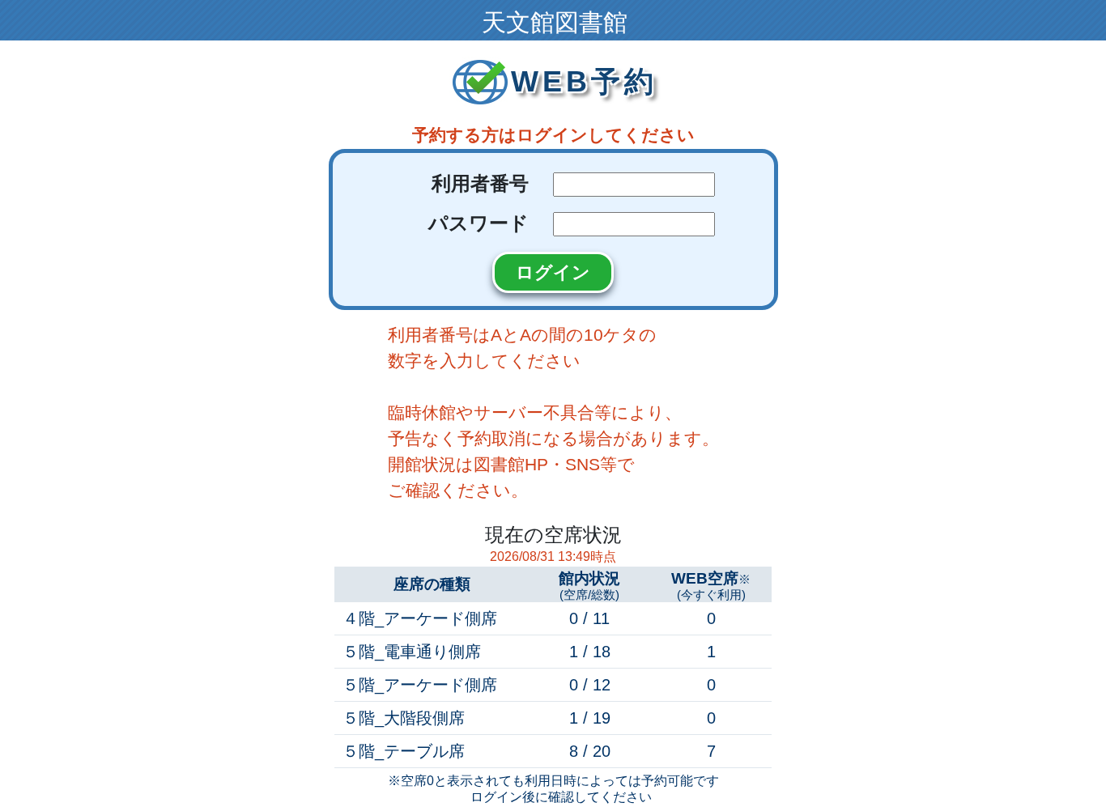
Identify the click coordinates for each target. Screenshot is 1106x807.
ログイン (553, 272)
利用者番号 (480, 183)
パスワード (478, 223)
